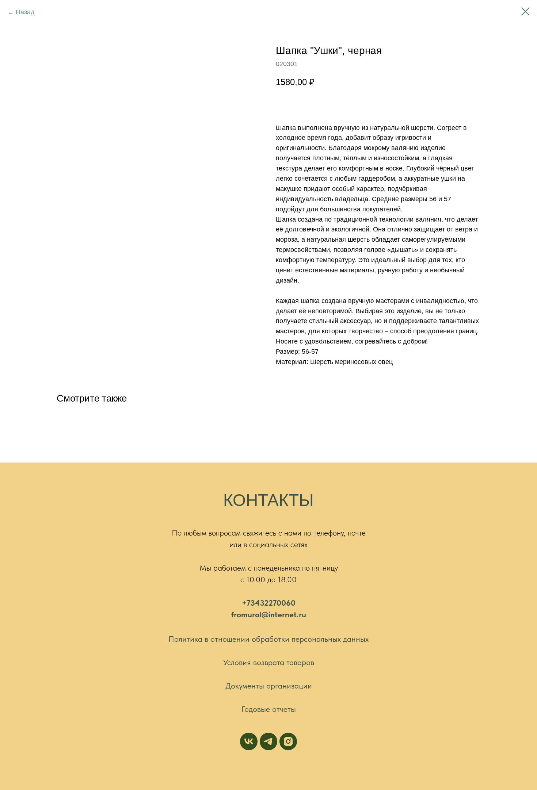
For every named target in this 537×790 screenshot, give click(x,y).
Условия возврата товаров (268, 662)
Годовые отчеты (268, 709)
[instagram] (288, 741)
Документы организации (268, 685)
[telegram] (268, 741)
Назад (25, 12)
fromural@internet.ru (268, 614)
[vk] (249, 741)
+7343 (253, 602)
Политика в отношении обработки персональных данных (268, 639)
